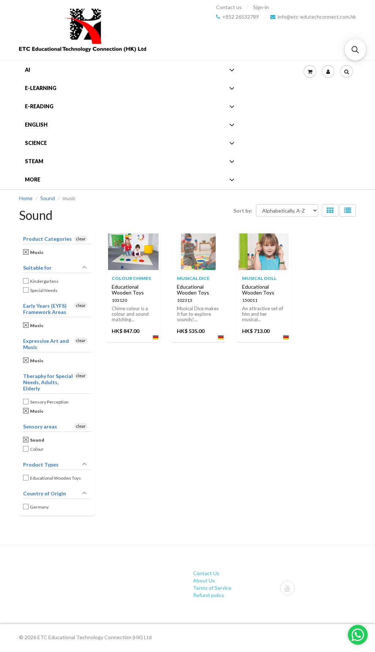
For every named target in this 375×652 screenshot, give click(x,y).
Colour (37, 449)
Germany (40, 507)
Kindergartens (45, 281)
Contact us (229, 7)
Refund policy (208, 595)
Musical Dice (193, 278)
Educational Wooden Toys (56, 478)
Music (37, 252)
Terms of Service (212, 588)
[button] (355, 49)
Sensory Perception (49, 402)
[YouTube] (287, 588)
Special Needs (44, 290)
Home (26, 198)
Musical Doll (259, 278)
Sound (47, 198)
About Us (204, 580)
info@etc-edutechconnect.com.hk (317, 17)
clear (81, 238)
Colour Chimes (131, 278)
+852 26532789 (240, 17)
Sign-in (261, 7)
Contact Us (206, 573)
